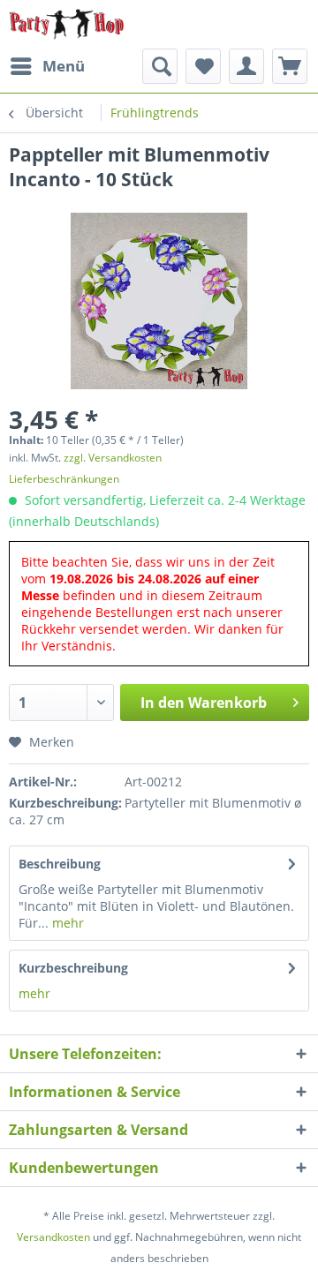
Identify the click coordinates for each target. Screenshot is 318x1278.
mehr (66, 922)
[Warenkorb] (289, 66)
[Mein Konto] (246, 66)
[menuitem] (47, 66)
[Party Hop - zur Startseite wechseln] (67, 24)
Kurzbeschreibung (73, 967)
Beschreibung (60, 863)
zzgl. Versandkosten (113, 457)
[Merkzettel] (203, 66)
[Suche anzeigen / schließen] (160, 66)
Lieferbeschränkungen (64, 478)
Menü (63, 66)
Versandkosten (53, 1236)
